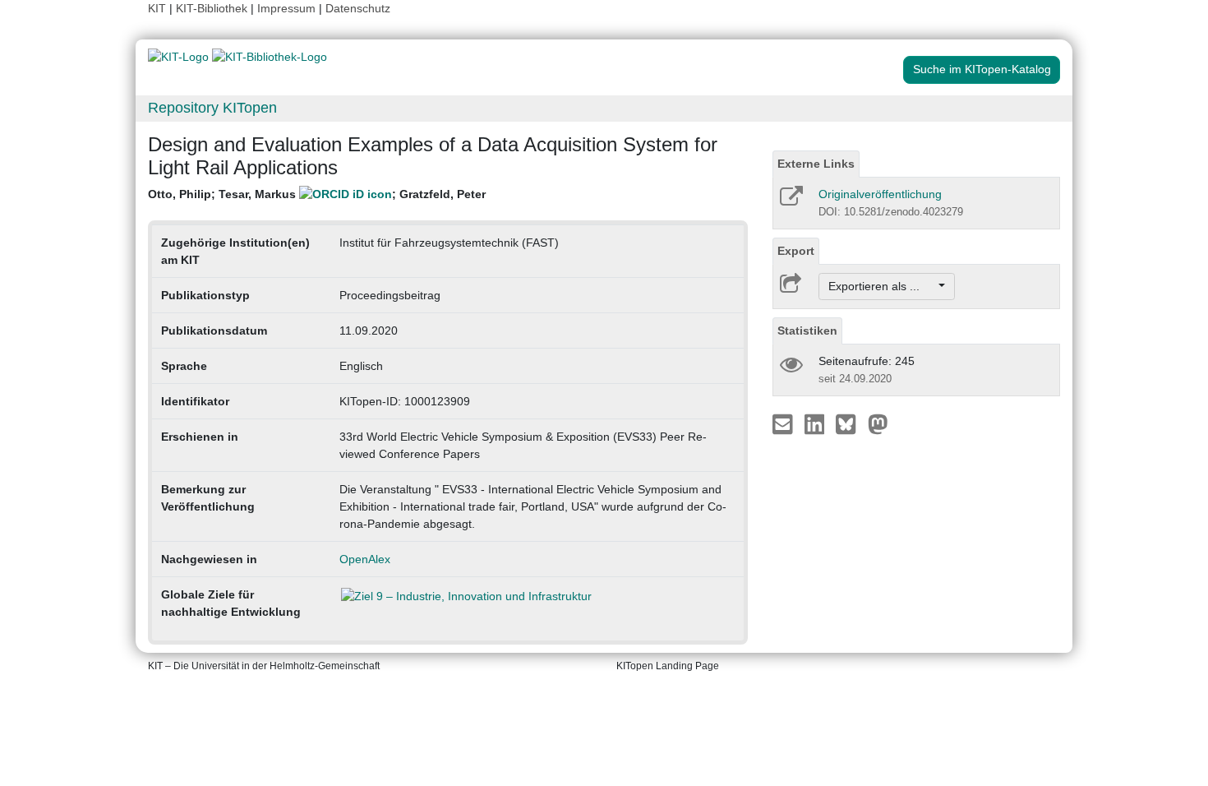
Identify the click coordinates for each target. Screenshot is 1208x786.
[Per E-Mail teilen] (784, 423)
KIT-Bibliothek (213, 8)
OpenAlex (364, 559)
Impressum (286, 8)
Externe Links (816, 163)
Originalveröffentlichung (880, 194)
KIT (157, 8)
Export (795, 250)
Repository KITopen (212, 107)
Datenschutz (357, 8)
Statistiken (807, 330)
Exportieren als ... (882, 286)
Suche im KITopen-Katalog (982, 69)
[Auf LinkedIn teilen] (816, 423)
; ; (317, 194)
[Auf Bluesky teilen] (850, 423)
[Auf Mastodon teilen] (878, 423)
